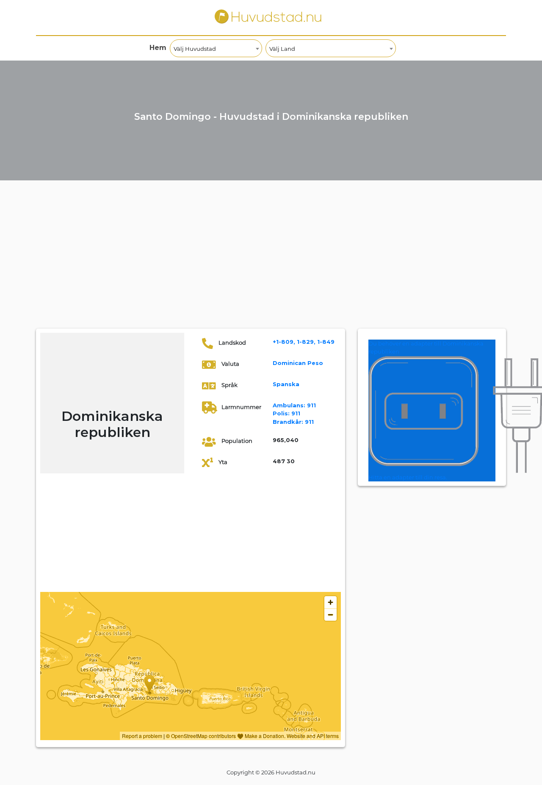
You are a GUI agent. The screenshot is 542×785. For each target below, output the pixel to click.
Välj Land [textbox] (282, 48)
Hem (157, 48)
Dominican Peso (298, 362)
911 (294, 405)
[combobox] (216, 48)
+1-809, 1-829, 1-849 (304, 341)
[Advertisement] (271, 265)
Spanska (286, 384)
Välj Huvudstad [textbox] (195, 48)
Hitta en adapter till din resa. (407, 477)
